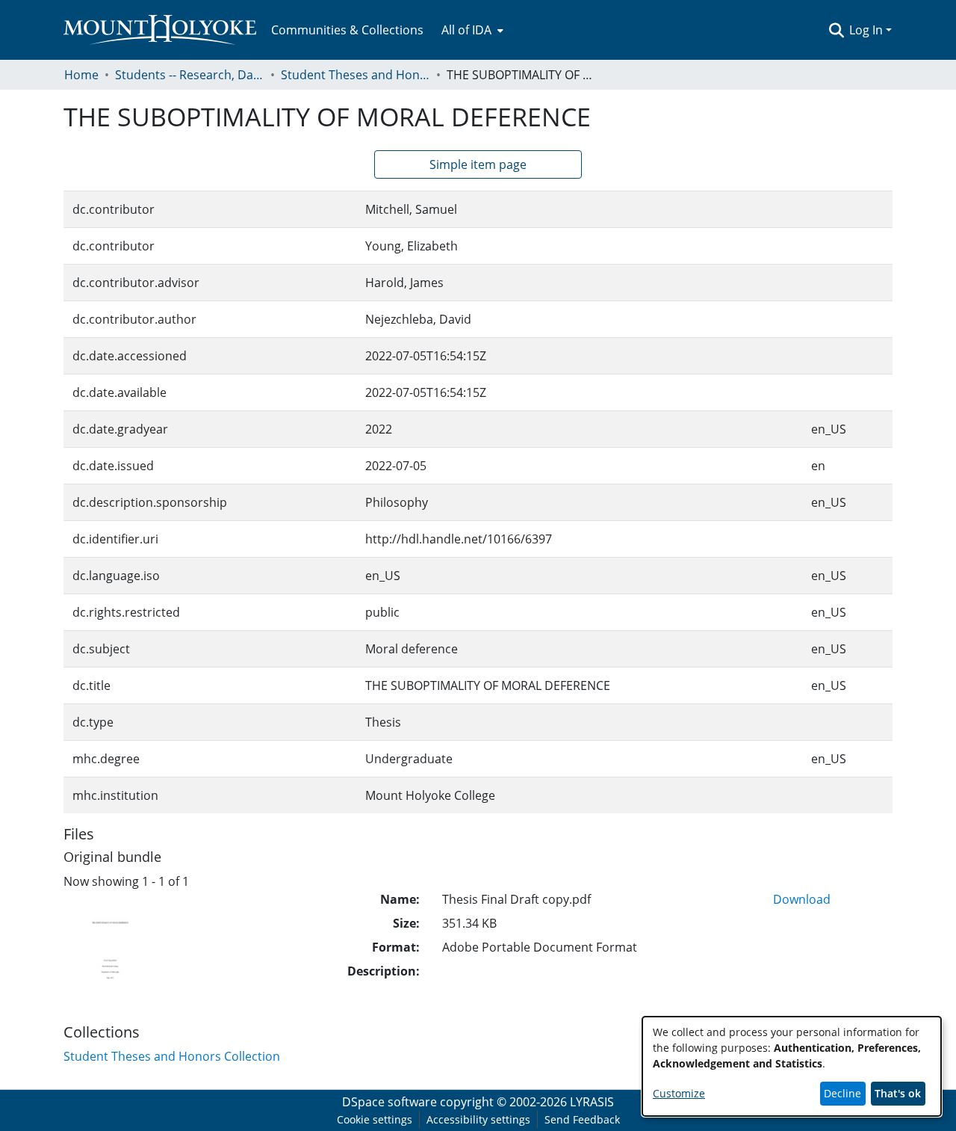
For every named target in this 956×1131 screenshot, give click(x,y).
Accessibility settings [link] (478, 1119)
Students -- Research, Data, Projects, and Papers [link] (189, 75)
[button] (836, 30)
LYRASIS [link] (592, 1102)
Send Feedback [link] (582, 1119)
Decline (842, 1093)
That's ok (898, 1093)
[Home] (159, 30)
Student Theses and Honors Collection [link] (355, 75)
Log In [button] (867, 30)
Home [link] (81, 75)
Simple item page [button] (478, 164)
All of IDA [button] (466, 30)
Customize (679, 1093)
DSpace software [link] (389, 1102)
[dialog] (791, 1066)
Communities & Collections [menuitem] (347, 30)
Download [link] (802, 899)
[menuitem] (470, 30)
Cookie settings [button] (374, 1119)
